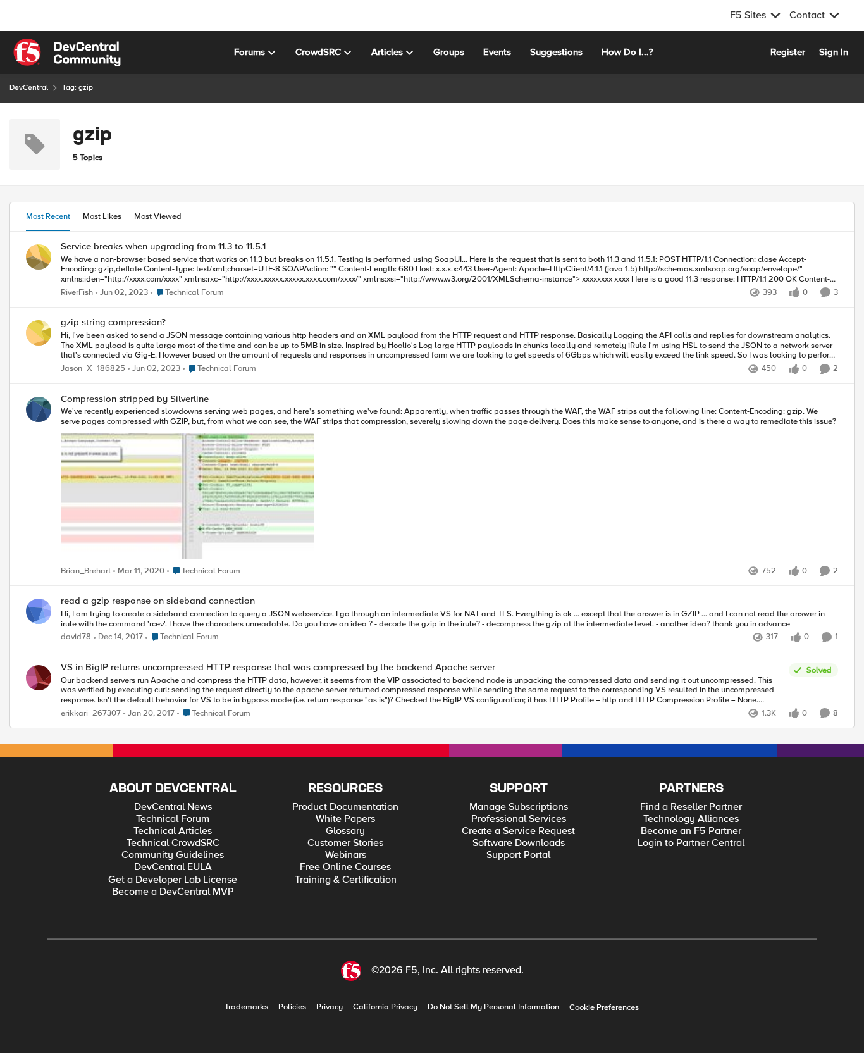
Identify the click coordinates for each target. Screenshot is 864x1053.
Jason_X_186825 (93, 368)
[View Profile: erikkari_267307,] (38, 677)
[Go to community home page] (67, 52)
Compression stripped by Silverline (135, 399)
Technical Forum (172, 819)
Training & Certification (346, 880)
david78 (76, 637)
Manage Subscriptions (518, 807)
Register (787, 52)
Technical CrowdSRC (173, 843)
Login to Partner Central (691, 843)
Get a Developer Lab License (172, 880)
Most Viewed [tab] (158, 216)
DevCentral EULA (173, 867)
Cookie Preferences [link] (604, 1007)
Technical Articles (172, 831)
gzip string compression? (113, 322)
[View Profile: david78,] (38, 611)
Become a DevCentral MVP (173, 892)
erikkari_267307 (91, 713)
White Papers (345, 819)
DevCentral (28, 87)
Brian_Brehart (86, 571)
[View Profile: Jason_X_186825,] (38, 333)
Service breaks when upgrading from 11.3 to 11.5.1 (163, 246)
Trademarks (246, 1007)
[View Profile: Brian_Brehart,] (38, 409)
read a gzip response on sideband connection (158, 600)
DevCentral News (173, 807)
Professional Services (518, 819)
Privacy (329, 1007)
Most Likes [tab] (102, 216)
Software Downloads (518, 843)
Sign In (833, 52)
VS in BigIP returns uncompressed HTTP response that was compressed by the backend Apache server (278, 667)
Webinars (345, 855)
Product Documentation (345, 807)
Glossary (345, 831)
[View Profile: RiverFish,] (38, 257)
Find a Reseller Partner (691, 807)
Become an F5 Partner (691, 831)
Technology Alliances (691, 819)
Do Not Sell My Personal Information (493, 1007)
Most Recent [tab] (48, 216)
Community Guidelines (172, 855)
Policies (292, 1007)
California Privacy (385, 1007)
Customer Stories (345, 843)
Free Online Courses (345, 867)
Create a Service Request (518, 831)
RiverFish (77, 292)
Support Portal (518, 855)
